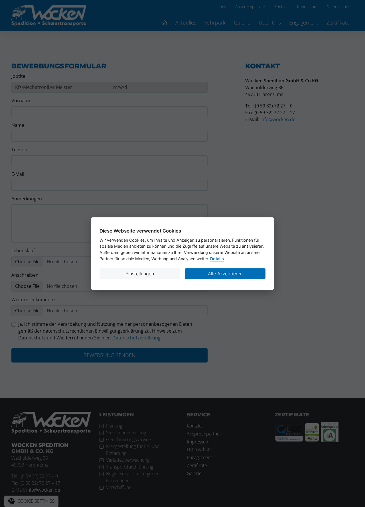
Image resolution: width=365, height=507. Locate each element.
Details (217, 258)
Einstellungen (139, 273)
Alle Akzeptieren (225, 273)
